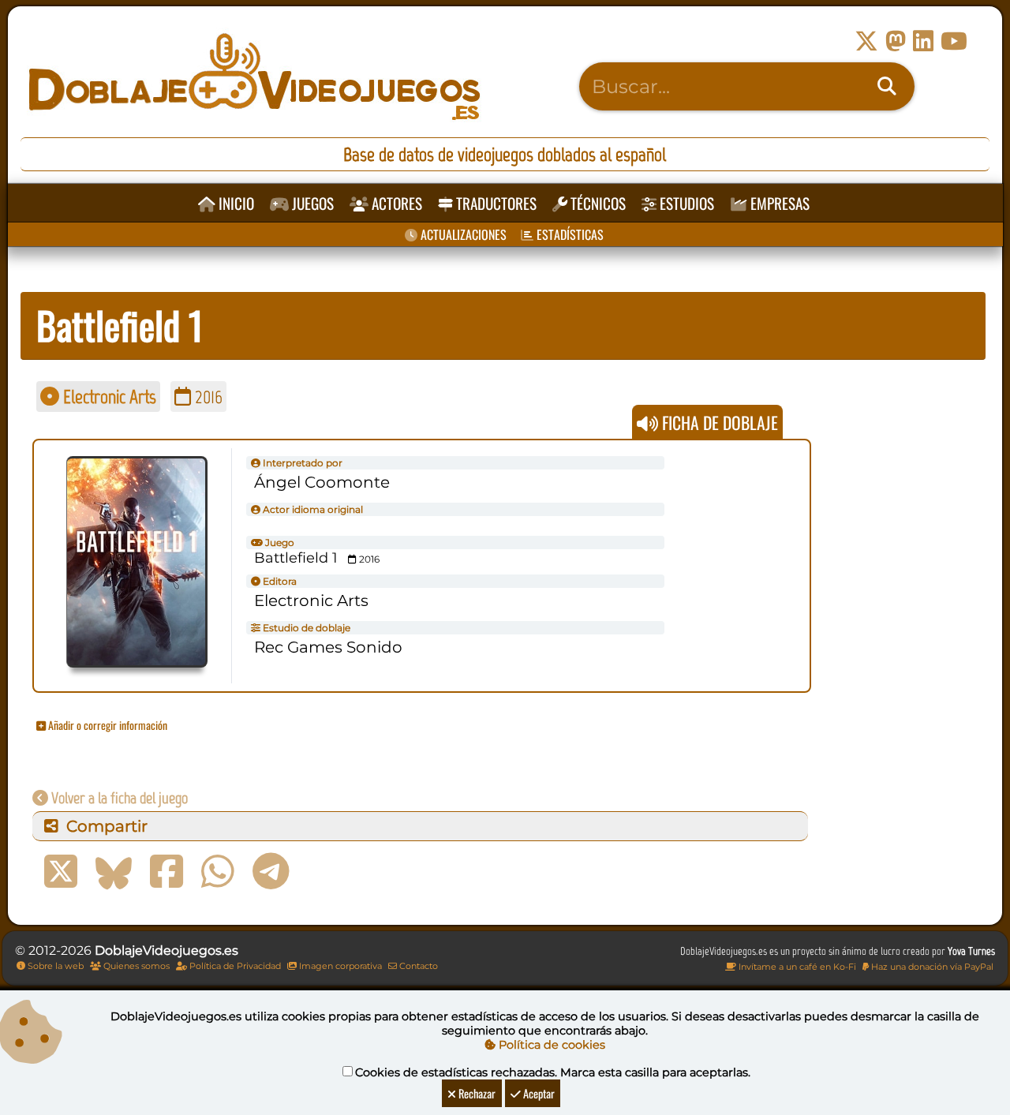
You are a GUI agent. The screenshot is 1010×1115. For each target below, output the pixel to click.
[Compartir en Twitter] (60, 872)
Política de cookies (550, 1045)
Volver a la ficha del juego (118, 797)
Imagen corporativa (339, 965)
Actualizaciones (462, 234)
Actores (395, 203)
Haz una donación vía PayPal (931, 966)
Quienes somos (135, 965)
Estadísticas (568, 234)
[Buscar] (887, 87)
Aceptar (538, 1093)
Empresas (778, 203)
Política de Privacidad (234, 965)
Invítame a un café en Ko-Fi (796, 966)
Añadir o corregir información (106, 725)
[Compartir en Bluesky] (114, 872)
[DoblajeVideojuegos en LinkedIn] (923, 41)
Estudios (685, 203)
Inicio (234, 203)
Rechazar (476, 1093)
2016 (207, 396)
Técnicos (596, 203)
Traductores (495, 203)
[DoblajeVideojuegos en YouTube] (954, 41)
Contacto (417, 965)
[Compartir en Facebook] (166, 872)
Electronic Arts (107, 396)
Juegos (311, 203)
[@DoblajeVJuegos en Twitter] (866, 41)
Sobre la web (54, 965)
